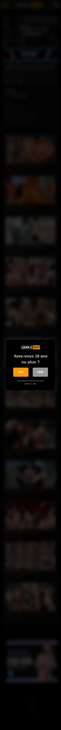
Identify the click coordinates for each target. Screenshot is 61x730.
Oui (20, 372)
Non (40, 372)
